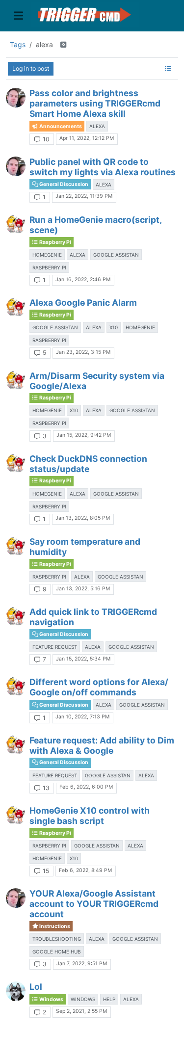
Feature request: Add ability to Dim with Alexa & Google (101, 745)
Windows (50, 999)
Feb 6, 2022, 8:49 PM (85, 870)
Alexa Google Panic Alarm (83, 302)
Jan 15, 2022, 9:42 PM (83, 435)
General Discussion (63, 184)
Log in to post (30, 68)
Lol (35, 986)
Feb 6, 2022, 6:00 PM (86, 787)
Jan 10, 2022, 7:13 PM (82, 717)
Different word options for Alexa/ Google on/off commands (98, 687)
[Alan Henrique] (16, 991)
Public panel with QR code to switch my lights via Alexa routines (102, 167)
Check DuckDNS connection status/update (88, 463)
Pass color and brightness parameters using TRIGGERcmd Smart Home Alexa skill (94, 103)
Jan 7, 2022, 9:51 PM (81, 963)
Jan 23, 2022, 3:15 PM (83, 352)
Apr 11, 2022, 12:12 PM (86, 138)
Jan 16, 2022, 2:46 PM (82, 279)
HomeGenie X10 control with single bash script (89, 815)
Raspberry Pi (54, 242)
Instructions (54, 926)
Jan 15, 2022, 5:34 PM (83, 659)
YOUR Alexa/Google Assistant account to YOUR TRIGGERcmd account (93, 903)
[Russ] (16, 97)
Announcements (60, 126)
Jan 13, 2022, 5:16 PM (83, 588)
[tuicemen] (16, 224)
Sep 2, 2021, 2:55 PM (81, 1011)
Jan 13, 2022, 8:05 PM (82, 518)
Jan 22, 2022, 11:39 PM (83, 196)
